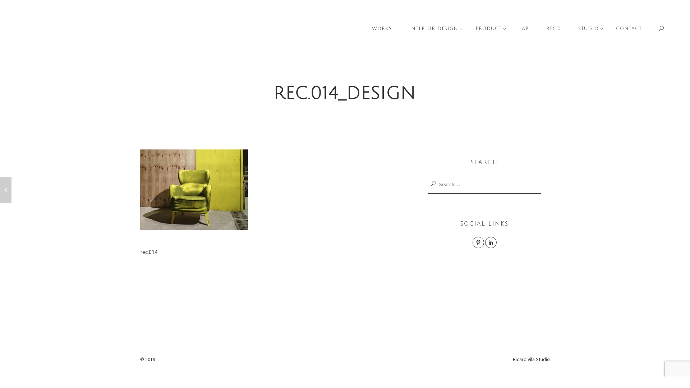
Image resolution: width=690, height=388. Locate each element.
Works (382, 28)
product (488, 28)
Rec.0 (553, 28)
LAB (524, 28)
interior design (433, 28)
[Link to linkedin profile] (491, 242)
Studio (588, 28)
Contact (629, 28)
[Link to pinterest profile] (478, 242)
